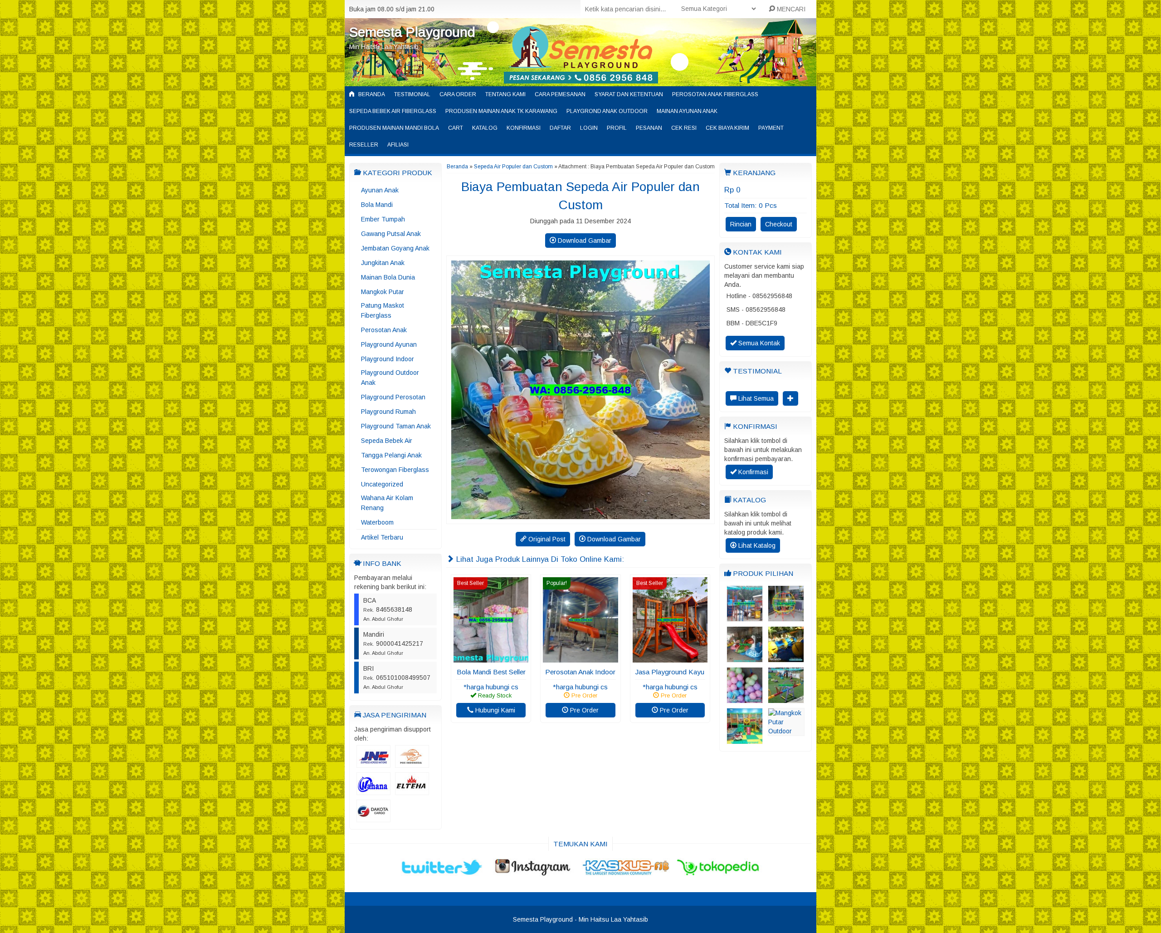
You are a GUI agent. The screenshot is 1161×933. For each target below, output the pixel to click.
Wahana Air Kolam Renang (387, 502)
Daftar (560, 128)
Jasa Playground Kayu (669, 672)
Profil (617, 128)
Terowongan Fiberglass (395, 469)
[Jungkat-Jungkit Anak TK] (786, 698)
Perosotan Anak (384, 330)
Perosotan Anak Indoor (580, 672)
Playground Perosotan (393, 397)
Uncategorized (382, 484)
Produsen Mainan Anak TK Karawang (501, 111)
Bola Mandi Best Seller (491, 672)
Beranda (371, 94)
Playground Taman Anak (396, 426)
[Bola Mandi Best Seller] (491, 658)
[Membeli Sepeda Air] (745, 658)
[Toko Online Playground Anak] (745, 617)
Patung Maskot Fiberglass (382, 310)
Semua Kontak (758, 343)
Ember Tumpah (383, 219)
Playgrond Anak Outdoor (607, 111)
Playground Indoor (387, 359)
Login (589, 128)
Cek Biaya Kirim (727, 128)
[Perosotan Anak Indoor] (580, 658)
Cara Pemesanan (560, 94)
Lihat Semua (755, 398)
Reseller (363, 145)
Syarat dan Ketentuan (629, 94)
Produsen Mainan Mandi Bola (394, 128)
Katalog (485, 128)
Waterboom (377, 522)
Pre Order (583, 710)
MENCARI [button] (790, 9)
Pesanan (649, 128)
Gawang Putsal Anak (391, 233)
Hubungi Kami (494, 710)
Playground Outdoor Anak (390, 377)
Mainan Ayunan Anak (687, 111)
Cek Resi (684, 128)
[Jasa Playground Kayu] (670, 658)
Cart (455, 128)
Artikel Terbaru (382, 537)
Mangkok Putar (382, 291)
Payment (771, 128)
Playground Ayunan (389, 344)
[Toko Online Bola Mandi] (745, 698)
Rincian (740, 224)
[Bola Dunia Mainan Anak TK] (786, 617)
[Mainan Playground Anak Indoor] (745, 739)
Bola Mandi (377, 204)
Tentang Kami (505, 94)
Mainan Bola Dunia (388, 277)
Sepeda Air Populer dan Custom (513, 166)
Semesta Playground (412, 32)
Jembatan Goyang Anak (395, 248)
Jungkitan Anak (383, 262)
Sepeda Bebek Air (386, 440)
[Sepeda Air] (786, 658)
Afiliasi (398, 145)
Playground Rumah (388, 411)
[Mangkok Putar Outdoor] (786, 731)
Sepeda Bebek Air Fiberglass (392, 111)
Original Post (546, 539)
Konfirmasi (524, 128)
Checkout (778, 224)
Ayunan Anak (380, 190)
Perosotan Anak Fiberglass (715, 94)
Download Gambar (583, 240)
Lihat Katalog (756, 545)
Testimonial (412, 94)
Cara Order (457, 94)
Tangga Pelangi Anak (391, 455)
